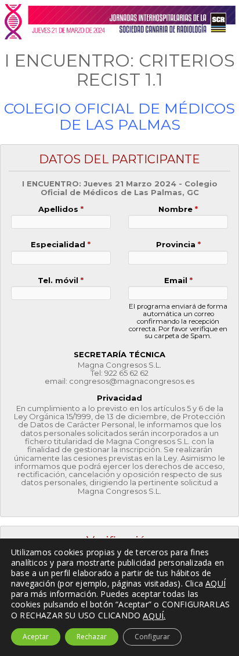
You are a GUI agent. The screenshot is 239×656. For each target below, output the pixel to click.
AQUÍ (153, 615)
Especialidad (60, 244)
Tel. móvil (61, 280)
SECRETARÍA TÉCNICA (119, 354)
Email (178, 280)
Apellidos (61, 209)
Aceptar (36, 637)
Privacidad (119, 398)
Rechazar (92, 637)
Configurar (152, 637)
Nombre (178, 209)
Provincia (178, 244)
